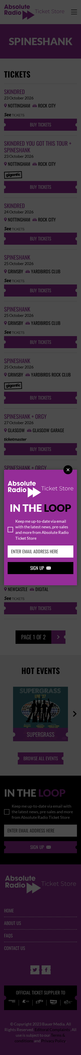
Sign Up (40, 568)
